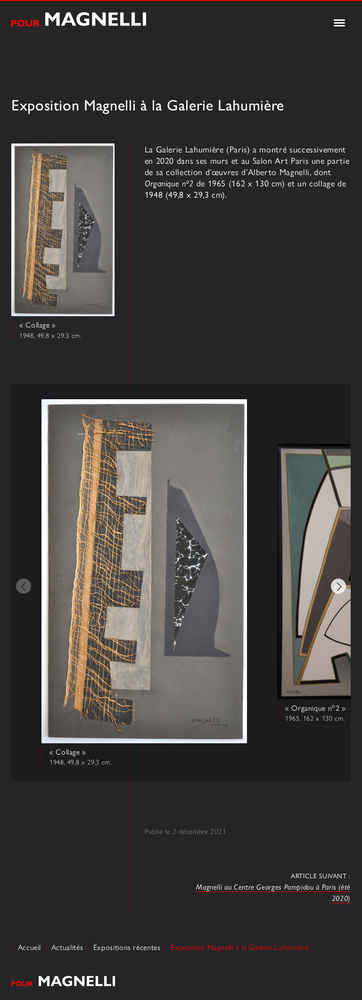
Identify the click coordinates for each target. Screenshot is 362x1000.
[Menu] (339, 23)
